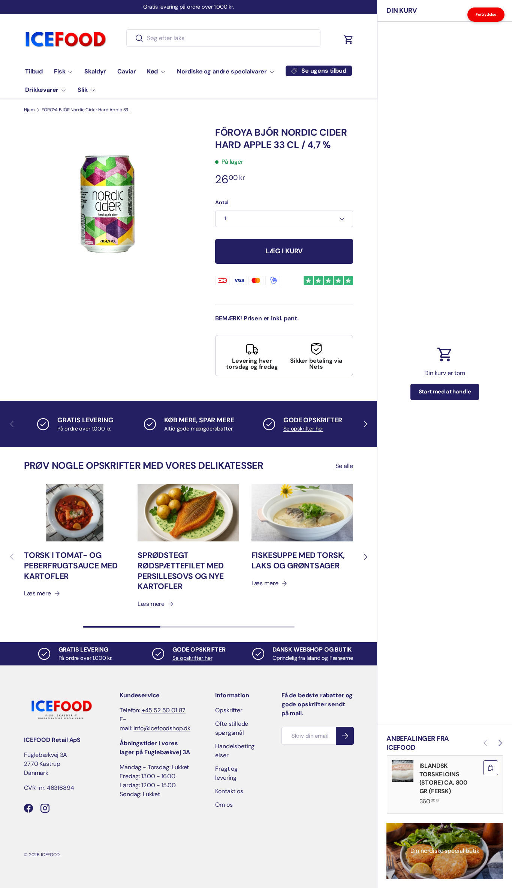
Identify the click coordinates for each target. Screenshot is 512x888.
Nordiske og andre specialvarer (222, 71)
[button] (348, 39)
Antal (222, 202)
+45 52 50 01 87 (164, 710)
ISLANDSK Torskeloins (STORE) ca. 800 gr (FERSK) (443, 778)
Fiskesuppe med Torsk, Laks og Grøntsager (298, 560)
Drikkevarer (41, 90)
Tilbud (34, 71)
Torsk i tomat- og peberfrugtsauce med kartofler (71, 565)
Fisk (59, 71)
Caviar (126, 71)
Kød (152, 71)
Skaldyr (95, 71)
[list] (107, 204)
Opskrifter (228, 710)
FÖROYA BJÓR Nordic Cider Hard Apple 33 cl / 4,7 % (87, 110)
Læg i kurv (284, 251)
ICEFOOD (50, 855)
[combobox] (223, 38)
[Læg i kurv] (490, 767)
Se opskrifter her (303, 428)
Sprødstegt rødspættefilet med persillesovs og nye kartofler (180, 571)
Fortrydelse (486, 14)
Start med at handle (445, 391)
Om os (223, 805)
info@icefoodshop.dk (161, 728)
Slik (82, 90)
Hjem (29, 110)
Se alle (344, 466)
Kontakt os (229, 791)
